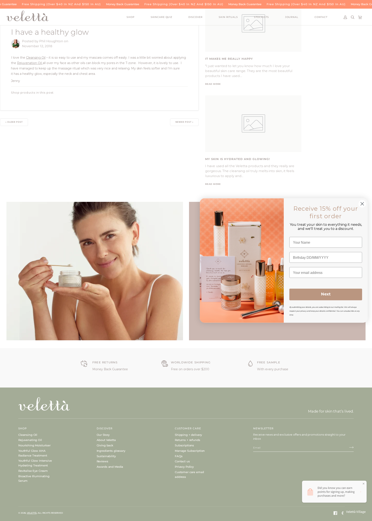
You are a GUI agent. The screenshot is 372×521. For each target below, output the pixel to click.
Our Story (103, 434)
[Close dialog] (362, 204)
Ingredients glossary (111, 450)
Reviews (102, 461)
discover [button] (105, 428)
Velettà (32, 513)
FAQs (178, 456)
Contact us (182, 461)
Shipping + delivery (188, 434)
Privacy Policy (184, 466)
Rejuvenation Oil (30, 63)
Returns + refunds (187, 440)
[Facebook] (335, 513)
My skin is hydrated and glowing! (237, 159)
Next (326, 295)
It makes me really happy (229, 59)
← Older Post (14, 122)
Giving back (105, 445)
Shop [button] (22, 428)
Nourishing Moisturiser (34, 445)
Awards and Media (110, 466)
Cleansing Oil (35, 58)
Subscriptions (184, 445)
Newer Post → (184, 122)
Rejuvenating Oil (30, 440)
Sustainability (106, 456)
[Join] (348, 447)
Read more (213, 84)
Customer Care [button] (188, 428)
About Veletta (106, 440)
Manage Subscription (190, 450)
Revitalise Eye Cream (33, 470)
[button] (139, 17)
